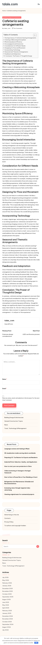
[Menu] (39, 4)
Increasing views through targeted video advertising (17, 489)
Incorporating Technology (12, 50)
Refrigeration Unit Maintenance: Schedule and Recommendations (19, 482)
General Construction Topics (13, 421)
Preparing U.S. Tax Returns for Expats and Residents (21, 457)
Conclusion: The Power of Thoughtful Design (18, 56)
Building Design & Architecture (12, 17)
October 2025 (7, 594)
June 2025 (5, 602)
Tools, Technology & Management (15, 428)
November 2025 (7, 591)
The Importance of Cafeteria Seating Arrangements (20, 38)
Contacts (7, 518)
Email (4, 388)
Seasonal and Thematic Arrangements (16, 52)
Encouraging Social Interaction (14, 44)
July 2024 (5, 630)
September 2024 (7, 624)
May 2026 (5, 580)
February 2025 (7, 610)
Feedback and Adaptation (13, 54)
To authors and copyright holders (15, 525)
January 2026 (6, 586)
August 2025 (6, 599)
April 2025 (5, 608)
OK (36, 642)
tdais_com (9, 320)
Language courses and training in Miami (16, 449)
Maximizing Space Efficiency (13, 42)
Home (4, 10)
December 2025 (7, 588)
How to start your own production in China (18, 466)
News (6, 425)
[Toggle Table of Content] (34, 35)
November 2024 (7, 619)
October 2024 (7, 622)
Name (4, 379)
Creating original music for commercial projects (19, 494)
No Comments (18, 28)
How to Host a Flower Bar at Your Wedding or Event (20, 477)
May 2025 (5, 605)
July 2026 (5, 577)
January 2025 (6, 613)
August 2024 (6, 627)
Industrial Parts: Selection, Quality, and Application (20, 462)
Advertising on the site (11, 515)
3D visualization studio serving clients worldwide (20, 453)
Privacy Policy (8, 522)
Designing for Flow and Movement (15, 48)
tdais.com (10, 4)
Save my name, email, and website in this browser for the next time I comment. (20, 399)
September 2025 (7, 597)
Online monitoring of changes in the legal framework (17, 472)
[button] (8, 324)
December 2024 (7, 616)
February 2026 (7, 583)
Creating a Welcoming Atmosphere (15, 40)
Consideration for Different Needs (15, 46)
